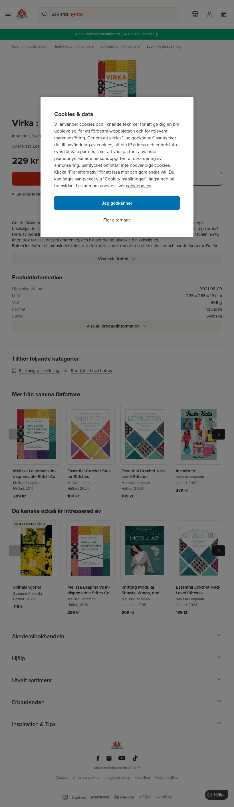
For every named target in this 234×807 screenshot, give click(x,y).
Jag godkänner (117, 203)
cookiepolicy (138, 185)
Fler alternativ (117, 220)
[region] (117, 167)
